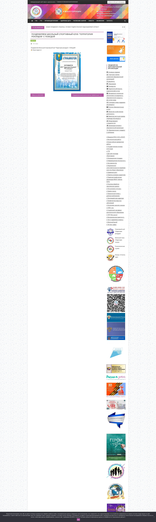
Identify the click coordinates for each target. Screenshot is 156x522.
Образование (112, 84)
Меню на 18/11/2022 (38, 95)
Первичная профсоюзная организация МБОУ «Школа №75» (114, 179)
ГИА (36, 20)
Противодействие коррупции (115, 198)
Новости (91, 20)
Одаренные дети (112, 172)
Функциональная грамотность (115, 217)
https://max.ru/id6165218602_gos (106, 15)
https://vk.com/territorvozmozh (107, 13)
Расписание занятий (79, 20)
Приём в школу (111, 191)
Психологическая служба (120, 247)
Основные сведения (114, 72)
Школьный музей (112, 222)
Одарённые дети (66, 20)
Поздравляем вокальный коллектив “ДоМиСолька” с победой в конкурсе (88, 95)
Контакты (110, 20)
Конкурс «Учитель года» (120, 256)
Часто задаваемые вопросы (115, 219)
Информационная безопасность (116, 160)
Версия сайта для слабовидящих (117, 2)
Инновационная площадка (114, 158)
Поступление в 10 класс (114, 188)
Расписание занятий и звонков (116, 205)
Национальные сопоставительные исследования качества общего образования (116, 168)
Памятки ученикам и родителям (116, 175)
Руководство (112, 86)
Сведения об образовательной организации (67, 1)
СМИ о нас (110, 207)
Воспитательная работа (114, 139)
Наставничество (112, 163)
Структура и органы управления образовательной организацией (115, 77)
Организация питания (51, 20)
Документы (111, 81)
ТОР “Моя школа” (112, 215)
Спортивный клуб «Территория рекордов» (120, 231)
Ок (78, 519)
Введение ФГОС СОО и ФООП (116, 137)
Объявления (100, 20)
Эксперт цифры (111, 224)
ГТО (41, 20)
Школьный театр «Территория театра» (119, 240)
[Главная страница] (32, 21)
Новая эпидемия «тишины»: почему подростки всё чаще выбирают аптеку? (72, 27)
